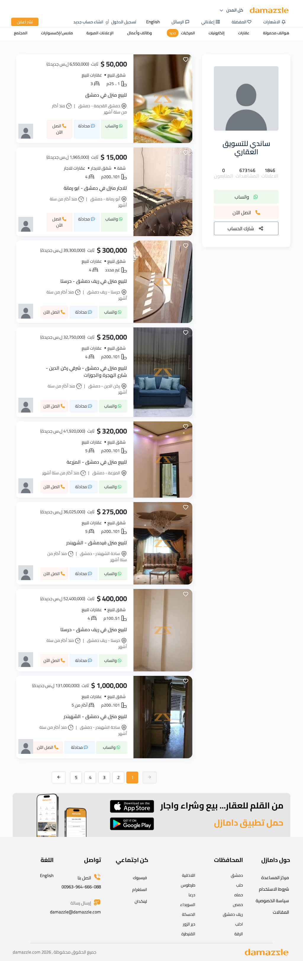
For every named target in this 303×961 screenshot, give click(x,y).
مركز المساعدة (275, 877)
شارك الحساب (241, 228)
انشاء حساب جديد (88, 22)
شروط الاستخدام (274, 889)
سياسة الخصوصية (272, 900)
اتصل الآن (242, 212)
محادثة (84, 126)
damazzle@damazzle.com (75, 912)
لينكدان (141, 901)
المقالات (281, 912)
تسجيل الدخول (123, 22)
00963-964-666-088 (81, 886)
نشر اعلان (25, 22)
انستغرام (139, 889)
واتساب (242, 196)
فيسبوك (140, 878)
